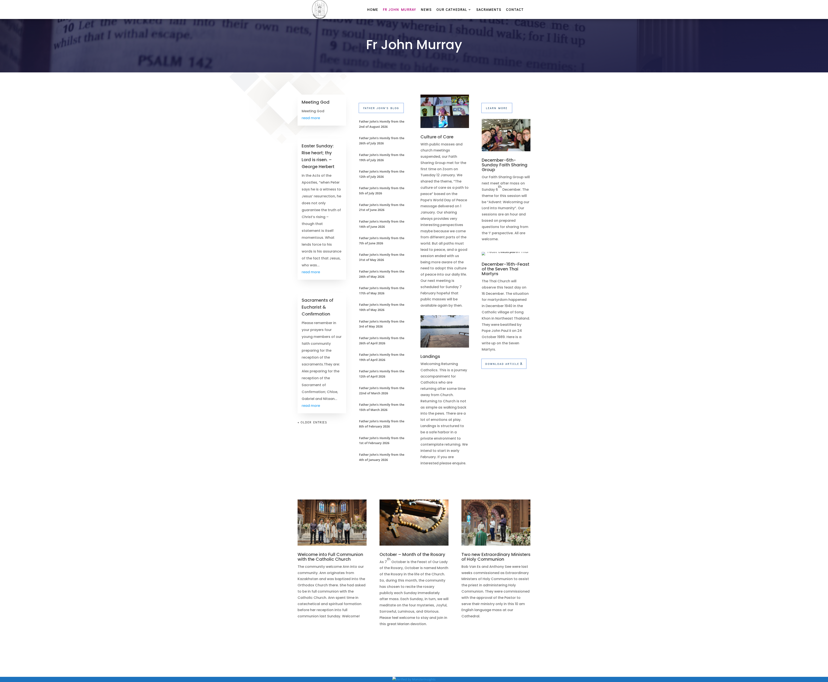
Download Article (502, 363)
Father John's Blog (381, 108)
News (426, 10)
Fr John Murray (399, 10)
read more (311, 117)
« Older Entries (312, 422)
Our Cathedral (451, 10)
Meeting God (315, 102)
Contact (515, 10)
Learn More (497, 108)
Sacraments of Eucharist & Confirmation (317, 307)
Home (372, 10)
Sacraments (488, 10)
